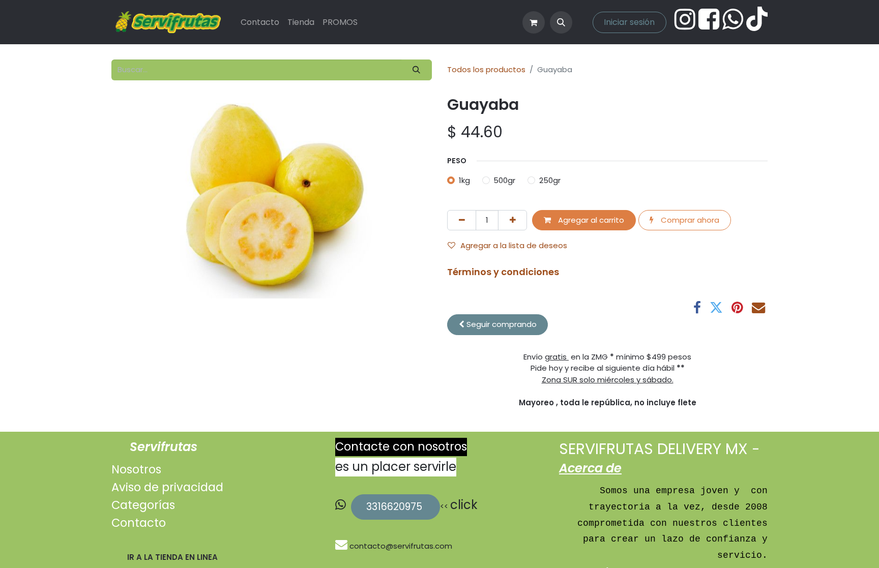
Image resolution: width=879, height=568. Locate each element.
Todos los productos (486, 69)
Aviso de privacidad (167, 487)
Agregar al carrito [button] (590, 220)
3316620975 (395, 507)
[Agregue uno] (512, 220)
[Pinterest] (737, 307)
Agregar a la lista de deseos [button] (513, 245)
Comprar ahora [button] (689, 220)
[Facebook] (697, 307)
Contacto (138, 523)
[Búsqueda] (416, 69)
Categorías (143, 505)
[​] (342, 546)
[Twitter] (716, 307)
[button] (561, 22)
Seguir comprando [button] (500, 324)
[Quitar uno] (461, 220)
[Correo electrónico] (758, 307)
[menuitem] (260, 22)
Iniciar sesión (629, 22)
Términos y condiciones (503, 271)
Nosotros (136, 469)
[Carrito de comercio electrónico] (533, 22)
